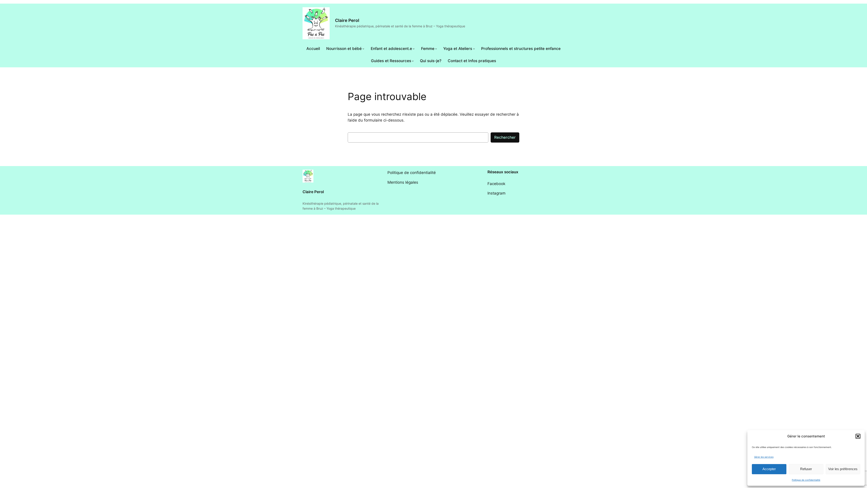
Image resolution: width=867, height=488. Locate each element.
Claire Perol (347, 20)
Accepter (769, 469)
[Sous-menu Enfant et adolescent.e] (414, 48)
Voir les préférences (843, 469)
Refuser (806, 469)
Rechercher (505, 137)
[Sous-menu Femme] (436, 48)
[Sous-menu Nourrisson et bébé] (363, 48)
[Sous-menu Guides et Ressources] (413, 61)
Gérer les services (764, 456)
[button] (858, 436)
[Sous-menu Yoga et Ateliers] (474, 48)
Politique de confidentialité (806, 480)
